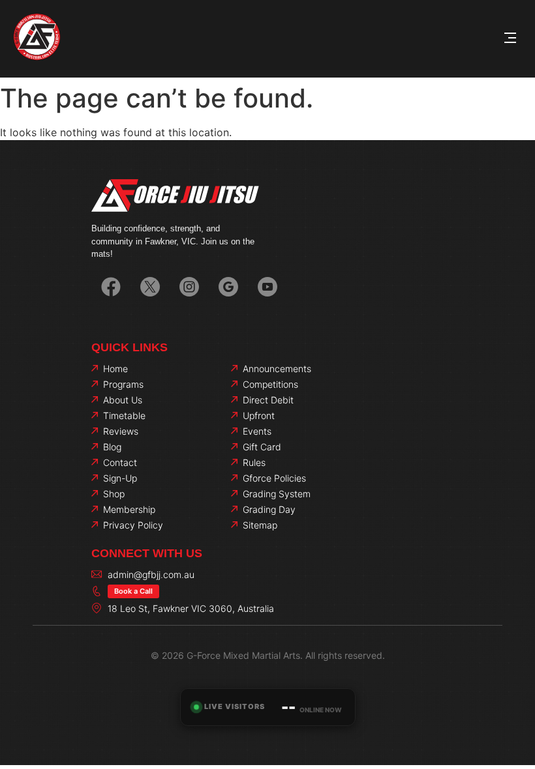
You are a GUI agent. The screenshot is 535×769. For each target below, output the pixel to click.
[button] (510, 39)
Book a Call (133, 591)
